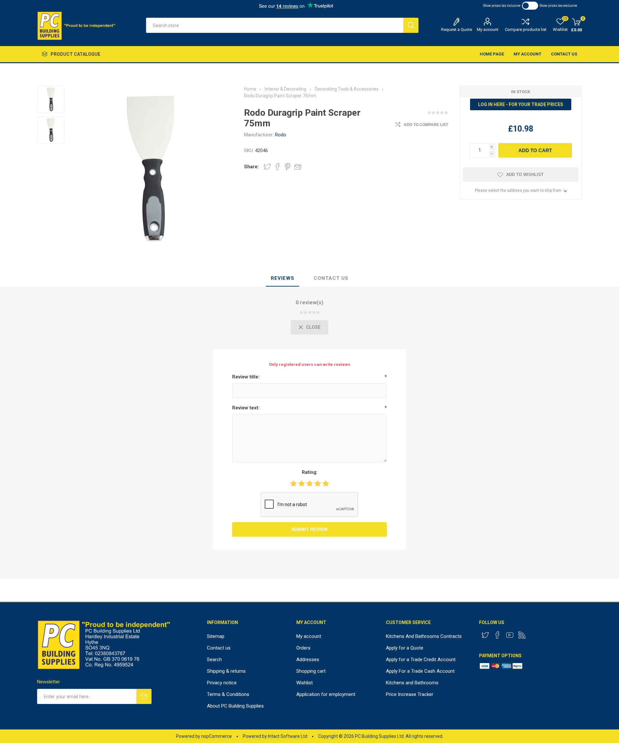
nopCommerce (216, 736)
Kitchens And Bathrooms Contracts (424, 636)
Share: (251, 167)
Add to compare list (426, 124)
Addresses (307, 659)
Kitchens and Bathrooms (412, 683)
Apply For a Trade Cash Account (420, 671)
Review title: (246, 377)
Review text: (246, 408)
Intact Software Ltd (287, 736)
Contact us (564, 54)
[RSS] (522, 635)
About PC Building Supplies (235, 706)
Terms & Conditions (228, 694)
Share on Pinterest (287, 166)
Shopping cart (311, 671)
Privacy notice (222, 683)
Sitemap (215, 636)
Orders (303, 648)
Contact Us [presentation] (331, 278)
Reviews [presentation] (282, 278)
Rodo (280, 135)
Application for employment (325, 694)
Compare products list (525, 29)
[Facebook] (497, 635)
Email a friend (297, 166)
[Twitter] (485, 635)
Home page (492, 54)
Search (410, 25)
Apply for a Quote (404, 648)
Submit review (309, 529)
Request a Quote (456, 29)
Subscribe (144, 696)
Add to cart (535, 150)
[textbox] (274, 25)
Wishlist (304, 683)
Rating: (310, 472)
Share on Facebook (277, 166)
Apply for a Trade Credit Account (421, 659)
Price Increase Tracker (409, 694)
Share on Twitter (267, 166)
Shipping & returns (226, 671)
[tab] (282, 278)
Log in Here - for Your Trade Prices (520, 104)
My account (487, 29)
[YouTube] (510, 635)
